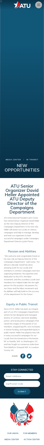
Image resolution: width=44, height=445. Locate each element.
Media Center (13, 160)
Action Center (32, 439)
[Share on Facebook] (22, 356)
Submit (22, 391)
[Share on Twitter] (29, 356)
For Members (30, 433)
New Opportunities (22, 168)
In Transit (32, 160)
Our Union (12, 433)
